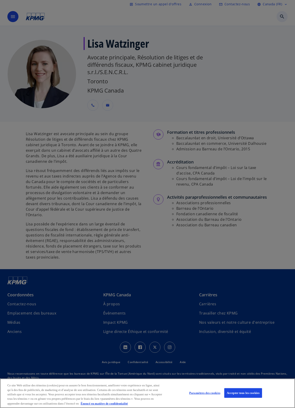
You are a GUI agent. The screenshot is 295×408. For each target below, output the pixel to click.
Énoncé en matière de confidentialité (104, 403)
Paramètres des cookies (204, 393)
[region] (147, 393)
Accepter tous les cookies (243, 393)
